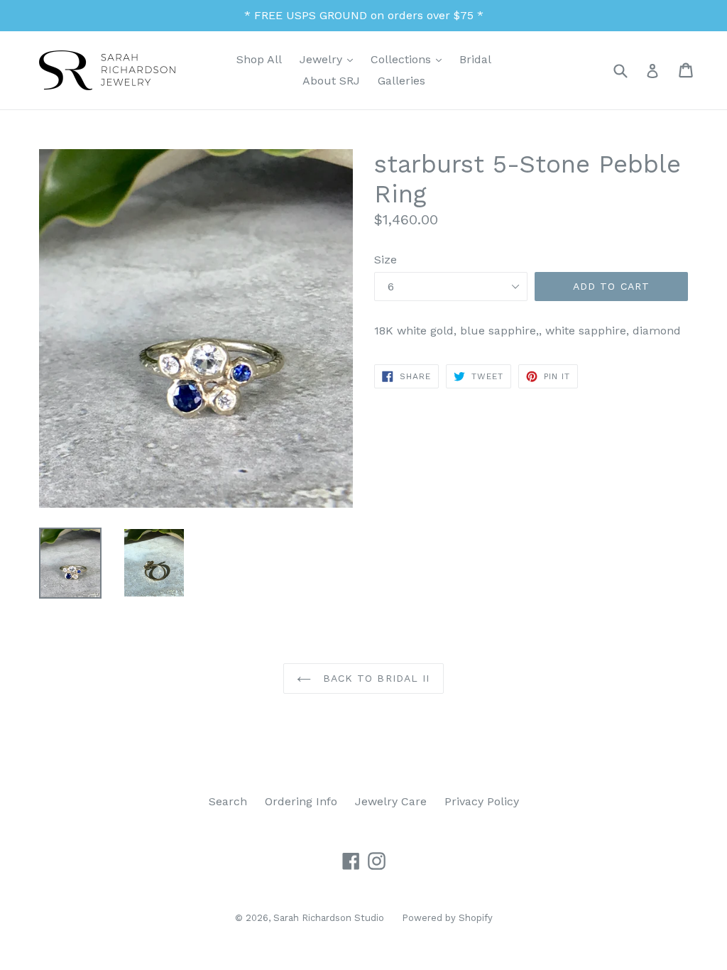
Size (385, 259)
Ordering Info (301, 801)
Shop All (259, 59)
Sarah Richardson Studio (328, 917)
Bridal (475, 59)
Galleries (401, 80)
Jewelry (330, 59)
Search (228, 801)
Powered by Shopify (447, 917)
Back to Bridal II (374, 678)
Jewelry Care (391, 801)
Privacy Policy (481, 801)
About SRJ (331, 80)
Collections (410, 59)
